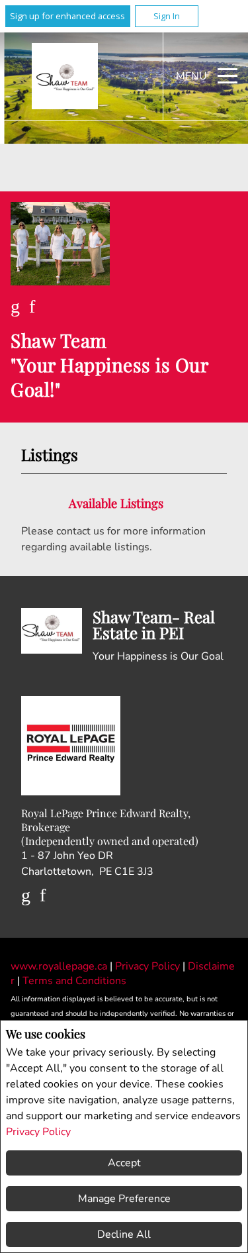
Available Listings (116, 503)
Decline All (124, 1234)
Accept (124, 1163)
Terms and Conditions (74, 981)
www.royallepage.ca (59, 966)
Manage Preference (124, 1198)
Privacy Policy (38, 1132)
